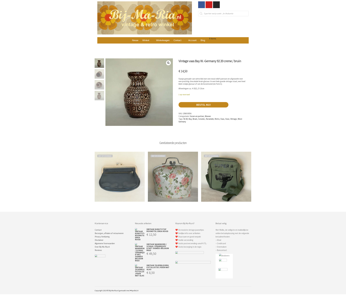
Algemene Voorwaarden (105, 243)
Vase (227, 119)
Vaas (222, 119)
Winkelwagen (162, 40)
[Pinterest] (241, 290)
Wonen (208, 116)
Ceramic (201, 119)
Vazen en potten (197, 116)
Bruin (195, 119)
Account (192, 40)
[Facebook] (201, 4)
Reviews (98, 250)
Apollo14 (134, 290)
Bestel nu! (203, 104)
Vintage (233, 119)
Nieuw (135, 40)
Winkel (145, 40)
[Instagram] (216, 4)
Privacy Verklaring (102, 236)
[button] (147, 40)
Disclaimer (99, 240)
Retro (217, 119)
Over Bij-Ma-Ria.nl (102, 246)
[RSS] (245, 290)
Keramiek (210, 119)
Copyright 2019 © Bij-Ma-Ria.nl (107, 290)
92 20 (185, 119)
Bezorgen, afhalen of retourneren (109, 233)
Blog (203, 40)
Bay (190, 119)
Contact (177, 40)
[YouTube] (249, 290)
